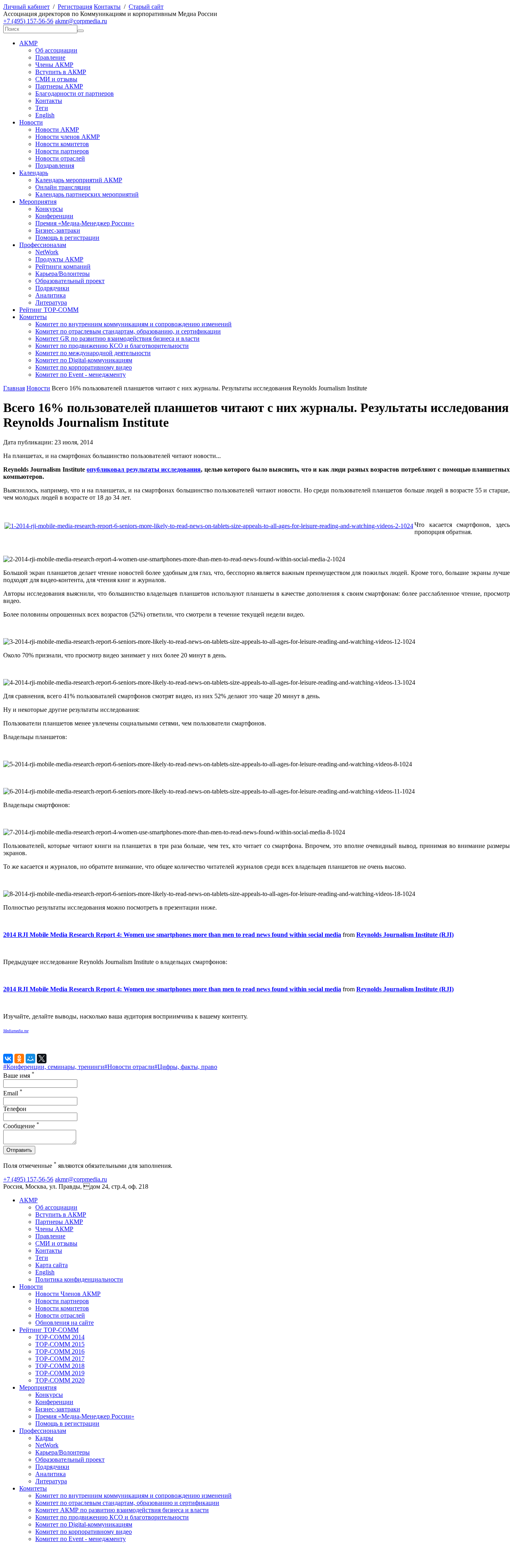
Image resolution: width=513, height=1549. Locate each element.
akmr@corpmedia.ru (81, 21)
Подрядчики (52, 288)
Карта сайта (51, 1265)
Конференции (54, 216)
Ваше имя (18, 1075)
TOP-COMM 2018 (60, 1365)
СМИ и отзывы (56, 79)
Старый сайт (146, 6)
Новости (31, 122)
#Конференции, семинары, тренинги (53, 1066)
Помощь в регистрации (67, 237)
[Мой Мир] (30, 1058)
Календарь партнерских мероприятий (87, 194)
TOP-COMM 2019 (60, 1373)
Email (12, 1093)
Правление (50, 57)
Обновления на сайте (64, 1322)
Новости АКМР (57, 129)
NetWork (47, 252)
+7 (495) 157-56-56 (28, 21)
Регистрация (75, 6)
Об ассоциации (56, 50)
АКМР (28, 43)
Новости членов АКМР (67, 136)
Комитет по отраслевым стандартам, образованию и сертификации (127, 1502)
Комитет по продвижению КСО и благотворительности (112, 345)
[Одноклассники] (19, 1058)
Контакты (107, 6)
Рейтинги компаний (63, 266)
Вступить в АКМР (60, 71)
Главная (14, 388)
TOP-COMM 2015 (60, 1344)
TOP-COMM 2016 (60, 1351)
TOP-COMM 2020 (60, 1380)
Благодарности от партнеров (74, 93)
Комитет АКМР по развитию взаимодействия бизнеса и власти (122, 1510)
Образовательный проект (70, 280)
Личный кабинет (26, 6)
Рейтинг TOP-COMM (49, 309)
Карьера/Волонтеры (62, 273)
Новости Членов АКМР (68, 1293)
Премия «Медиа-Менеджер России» (84, 223)
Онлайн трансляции (63, 187)
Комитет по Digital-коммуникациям (83, 360)
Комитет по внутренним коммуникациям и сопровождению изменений (133, 324)
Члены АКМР (54, 64)
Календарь (33, 172)
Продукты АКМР (59, 259)
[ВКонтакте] (8, 1058)
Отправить (19, 1150)
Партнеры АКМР (59, 86)
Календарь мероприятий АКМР (78, 180)
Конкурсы (49, 208)
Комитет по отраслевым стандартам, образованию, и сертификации (128, 331)
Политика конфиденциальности (79, 1279)
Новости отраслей (60, 158)
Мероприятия (38, 201)
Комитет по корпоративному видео (83, 367)
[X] (41, 1058)
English (45, 115)
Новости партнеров (62, 151)
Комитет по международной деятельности (93, 353)
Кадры (44, 1437)
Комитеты (33, 316)
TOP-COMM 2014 (60, 1337)
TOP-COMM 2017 (60, 1358)
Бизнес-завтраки (57, 230)
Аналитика (50, 295)
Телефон (14, 1108)
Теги (41, 107)
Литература (51, 302)
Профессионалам (42, 244)
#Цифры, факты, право (185, 1066)
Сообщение (21, 1126)
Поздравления (54, 165)
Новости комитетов (62, 144)
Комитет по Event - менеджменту (80, 374)
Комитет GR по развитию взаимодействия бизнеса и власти (117, 338)
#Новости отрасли (129, 1066)
